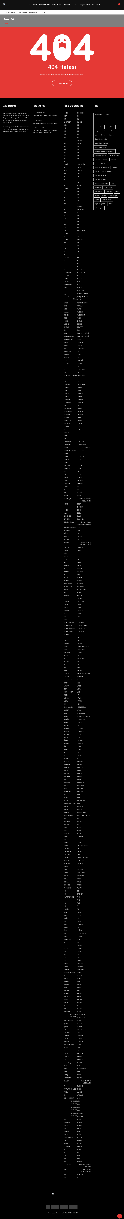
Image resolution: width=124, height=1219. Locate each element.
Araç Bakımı (110, 127)
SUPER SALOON (69, 1045)
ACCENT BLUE (68, 273)
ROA (65, 933)
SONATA (80, 1012)
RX (78, 942)
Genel (79, 607)
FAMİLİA (79, 562)
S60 (78, 954)
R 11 (78, 897)
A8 (64, 270)
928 (78, 249)
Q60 (65, 894)
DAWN (66, 487)
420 (65, 194)
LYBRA (66, 758)
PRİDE (79, 879)
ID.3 (65, 668)
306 (65, 176)
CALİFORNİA (81, 384)
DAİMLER (80, 484)
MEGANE (80, 788)
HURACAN (67, 653)
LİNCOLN (80, 743)
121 (78, 119)
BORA (79, 339)
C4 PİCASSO (81, 375)
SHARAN (66, 993)
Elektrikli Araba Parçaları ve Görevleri (84, 523)
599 (78, 218)
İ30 (78, 662)
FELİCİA (79, 568)
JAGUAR (66, 686)
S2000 (79, 951)
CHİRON (79, 420)
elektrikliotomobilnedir (102, 143)
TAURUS (79, 1057)
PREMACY (80, 876)
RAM (65, 915)
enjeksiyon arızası (100, 155)
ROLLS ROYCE (81, 933)
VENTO (66, 1125)
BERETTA (80, 327)
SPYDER (79, 1027)
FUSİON (79, 595)
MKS (78, 803)
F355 (65, 559)
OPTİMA (79, 843)
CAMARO (66, 387)
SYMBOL (80, 1051)
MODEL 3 (66, 806)
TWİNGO (80, 1089)
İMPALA (79, 671)
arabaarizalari (99, 119)
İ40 (78, 665)
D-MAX (79, 478)
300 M (65, 170)
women (108, 208)
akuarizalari (98, 115)
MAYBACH (67, 782)
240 (65, 155)
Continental (67, 445)
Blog (65, 330)
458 (78, 197)
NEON (65, 828)
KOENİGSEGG (81, 707)
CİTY (78, 426)
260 (78, 158)
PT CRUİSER (67, 888)
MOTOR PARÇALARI (83, 816)
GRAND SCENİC (69, 632)
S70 (65, 957)
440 (65, 197)
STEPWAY (67, 1033)
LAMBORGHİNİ (81, 713)
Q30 (65, 891)
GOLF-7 (79, 620)
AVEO (65, 318)
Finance (79, 577)
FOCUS (66, 589)
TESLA (79, 1066)
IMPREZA (67, 674)
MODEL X (66, 809)
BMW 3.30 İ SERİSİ (83, 336)
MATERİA (80, 776)
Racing (79, 912)
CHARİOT (67, 417)
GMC (78, 617)
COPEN (66, 454)
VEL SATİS (67, 1122)
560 (78, 215)
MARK (79, 770)
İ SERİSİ (66, 656)
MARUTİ (79, 773)
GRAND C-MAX (82, 626)
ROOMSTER (67, 939)
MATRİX (79, 779)
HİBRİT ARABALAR (83, 647)
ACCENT (80, 270)
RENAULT (80, 924)
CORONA (66, 457)
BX (78, 357)
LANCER (66, 716)
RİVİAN (66, 930)
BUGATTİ (66, 354)
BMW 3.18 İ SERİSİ (83, 333)
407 (78, 191)
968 (78, 255)
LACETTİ (66, 710)
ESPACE (79, 536)
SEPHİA (66, 987)
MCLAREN (80, 785)
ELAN (79, 516)
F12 (78, 556)
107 (65, 119)
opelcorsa (98, 187)
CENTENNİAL (68, 408)
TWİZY (66, 1092)
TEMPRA (80, 1063)
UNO (65, 1095)
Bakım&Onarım (44, 5)
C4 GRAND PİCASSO (70, 375)
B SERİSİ (66, 321)
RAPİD (79, 915)
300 (65, 167)
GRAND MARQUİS (69, 629)
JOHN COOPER (68, 692)
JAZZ (79, 686)
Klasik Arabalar (68, 707)
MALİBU (79, 764)
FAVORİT (80, 565)
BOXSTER (80, 342)
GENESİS (66, 610)
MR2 (78, 819)
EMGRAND (67, 530)
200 (65, 143)
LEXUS (66, 737)
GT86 (65, 641)
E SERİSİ (66, 510)
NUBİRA (66, 837)
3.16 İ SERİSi (81, 164)
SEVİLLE (66, 990)
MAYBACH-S (81, 782)
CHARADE (67, 414)
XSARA (79, 1161)
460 (65, 200)
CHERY (79, 417)
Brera (65, 348)
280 (65, 161)
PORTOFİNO (81, 873)
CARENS (66, 396)
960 (65, 255)
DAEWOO (80, 481)
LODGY (79, 746)
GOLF (65, 620)
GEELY (79, 604)
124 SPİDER (67, 122)
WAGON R (80, 1140)
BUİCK (79, 354)
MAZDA (66, 785)
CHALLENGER (68, 411)
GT (64, 638)
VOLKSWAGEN (68, 1137)
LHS (78, 737)
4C (78, 203)
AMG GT (79, 288)
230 (78, 152)
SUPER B (80, 1042)
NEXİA (66, 831)
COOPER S (80, 451)
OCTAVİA (80, 837)
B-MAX (79, 321)
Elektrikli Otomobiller (70, 527)
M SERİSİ (66, 761)
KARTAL (79, 701)
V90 (78, 1110)
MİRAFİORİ (67, 800)
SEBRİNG (66, 984)
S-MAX (79, 948)
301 (65, 173)
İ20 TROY (66, 662)
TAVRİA (66, 1060)
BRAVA (66, 345)
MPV (65, 819)
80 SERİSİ (80, 240)
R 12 (65, 900)
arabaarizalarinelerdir (101, 123)
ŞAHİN (66, 966)
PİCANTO (80, 864)
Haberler (33, 5)
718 (78, 234)
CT (78, 472)
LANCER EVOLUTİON (83, 716)
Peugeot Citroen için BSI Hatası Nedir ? (45, 123)
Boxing (66, 342)
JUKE (78, 692)
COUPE (79, 460)
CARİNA (79, 396)
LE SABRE (80, 728)
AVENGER (80, 312)
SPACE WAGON (68, 1021)
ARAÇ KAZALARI (82, 297)
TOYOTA (80, 1078)
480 (78, 200)
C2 (78, 366)
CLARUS (66, 433)
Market (115, 167)
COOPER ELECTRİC (70, 451)
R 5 (65, 906)
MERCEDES (67, 791)
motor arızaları (107, 171)
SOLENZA (67, 1012)
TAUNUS (66, 1057)
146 (65, 128)
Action (79, 276)
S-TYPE (66, 951)
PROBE (79, 885)
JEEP (65, 689)
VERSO (79, 1125)
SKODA (79, 1002)
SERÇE (79, 987)
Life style (80, 740)
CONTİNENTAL (82, 445)
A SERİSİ (66, 258)
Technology (67, 1063)
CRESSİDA (67, 466)
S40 (65, 954)
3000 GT (79, 170)
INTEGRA (80, 677)
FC (64, 568)
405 (78, 188)
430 (78, 194)
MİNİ (78, 797)
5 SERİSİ (79, 206)
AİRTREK (66, 282)
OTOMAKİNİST (73, 1213)
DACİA (66, 481)
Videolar (66, 1131)
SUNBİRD (66, 1042)
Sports (66, 1027)
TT (64, 1086)
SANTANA (80, 969)
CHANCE (80, 411)
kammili (102, 163)
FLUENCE (80, 583)
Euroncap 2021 (114, 155)
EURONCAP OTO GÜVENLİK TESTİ (85, 543)
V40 (78, 1098)
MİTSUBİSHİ (81, 800)
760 (78, 237)
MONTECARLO (81, 813)
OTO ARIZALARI (82, 846)
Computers (67, 442)
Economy (67, 513)
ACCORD (66, 276)
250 (65, 158)
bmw (106, 131)
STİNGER (66, 1036)
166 (65, 137)
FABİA (65, 562)
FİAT (78, 574)
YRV (65, 1174)
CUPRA (66, 478)
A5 (78, 264)
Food (65, 592)
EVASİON (80, 547)
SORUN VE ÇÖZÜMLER (73, 1016)
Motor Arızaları (68, 816)
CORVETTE (80, 457)
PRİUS (79, 882)
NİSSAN (66, 834)
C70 (65, 381)
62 (78, 227)
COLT (79, 439)
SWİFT (79, 1048)
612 (65, 227)
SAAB (79, 960)
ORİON (66, 846)
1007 (65, 116)
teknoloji (96, 5)
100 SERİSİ (80, 113)
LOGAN (66, 749)
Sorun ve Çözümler (82, 5)
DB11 (78, 490)
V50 (78, 1101)
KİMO (79, 704)
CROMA (79, 466)
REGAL (66, 924)
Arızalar (79, 300)
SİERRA (66, 999)
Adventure (80, 279)
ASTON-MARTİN (82, 303)
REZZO (66, 927)
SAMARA (80, 966)
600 (78, 221)
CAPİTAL (66, 393)
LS (78, 752)
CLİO (65, 436)
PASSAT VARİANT (83, 858)
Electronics (80, 519)
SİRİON (66, 1002)
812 (65, 246)
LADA (79, 710)
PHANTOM (67, 864)
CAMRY (66, 390)
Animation (67, 291)
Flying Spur (80, 586)
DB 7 (78, 487)
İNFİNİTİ (66, 677)
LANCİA (66, 719)
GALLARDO (80, 601)
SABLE (66, 963)
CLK (78, 436)
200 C (79, 143)
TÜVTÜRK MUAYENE (70, 1089)
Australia (66, 312)
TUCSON (80, 1086)
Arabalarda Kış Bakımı (72, 298)
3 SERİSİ (66, 164)
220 (65, 152)
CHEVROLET (67, 420)
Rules (117, 191)
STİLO (79, 1033)
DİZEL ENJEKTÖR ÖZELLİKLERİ (85, 500)
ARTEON (66, 303)
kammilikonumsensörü (102, 167)
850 (78, 246)
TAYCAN (80, 1060)
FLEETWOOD (68, 583)
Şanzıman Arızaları (69, 972)
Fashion (66, 565)
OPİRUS (66, 843)
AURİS (79, 309)
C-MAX (79, 363)
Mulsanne (67, 822)
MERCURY (80, 791)
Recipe (79, 921)
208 (78, 149)
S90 (65, 960)
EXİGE (65, 553)
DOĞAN (79, 504)
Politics (79, 867)
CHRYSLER (67, 423)
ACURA (66, 279)
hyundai (113, 159)
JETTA (79, 689)
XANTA (79, 1146)
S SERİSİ (80, 945)
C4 (78, 372)
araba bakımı (99, 127)
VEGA (79, 1119)
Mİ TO (79, 794)
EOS (78, 530)
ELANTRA (67, 519)
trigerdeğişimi (107, 199)
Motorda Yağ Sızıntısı (101, 183)
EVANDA (66, 547)
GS (78, 635)
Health (66, 647)
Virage (66, 1134)
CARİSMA (67, 399)
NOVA (79, 834)
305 (78, 173)
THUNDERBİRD (81, 1069)
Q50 (78, 891)
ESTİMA (66, 542)
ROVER (79, 939)
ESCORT (66, 536)
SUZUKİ (66, 1048)
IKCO (65, 671)
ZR (78, 1177)
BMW (65, 333)
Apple (65, 294)
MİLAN (66, 797)
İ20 (64, 659)
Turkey (111, 204)
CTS (65, 475)
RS (64, 942)
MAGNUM (67, 764)
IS (77, 680)
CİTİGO (79, 423)
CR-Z (79, 463)
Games (66, 604)
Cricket (103, 135)
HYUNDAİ (80, 653)
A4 (64, 264)
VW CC (66, 1140)
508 (65, 212)
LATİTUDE (67, 725)
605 (65, 224)
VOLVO (79, 1137)
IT (95, 163)
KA (78, 695)
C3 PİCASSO (81, 369)
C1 (64, 366)
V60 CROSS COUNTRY (73, 1108)
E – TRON (80, 507)
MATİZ (66, 779)
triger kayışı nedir (100, 204)
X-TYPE (79, 1143)
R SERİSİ (66, 909)
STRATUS (80, 1036)
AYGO (79, 318)
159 (65, 134)
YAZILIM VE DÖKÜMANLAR (86, 1170)
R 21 (65, 903)
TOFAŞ (66, 1075)
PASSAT (66, 858)
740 (65, 237)
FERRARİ (66, 571)
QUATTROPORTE (69, 897)
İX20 (78, 683)
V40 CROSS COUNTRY (73, 1102)
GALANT (80, 598)
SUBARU (79, 1039)
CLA (78, 429)
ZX (64, 1180)
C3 (64, 369)
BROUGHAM (67, 351)
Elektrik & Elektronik (70, 522)
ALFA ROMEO (68, 285)
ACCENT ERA (81, 273)
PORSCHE (67, 873)
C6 (78, 378)
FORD (79, 592)
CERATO (79, 408)
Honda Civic (81, 650)
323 (78, 179)
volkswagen (98, 208)
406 (65, 191)
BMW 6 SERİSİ (68, 339)
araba (107, 115)
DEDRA (66, 496)
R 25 (78, 903)
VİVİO (79, 1134)
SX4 (65, 1051)
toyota (97, 199)
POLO (65, 870)
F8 (78, 559)
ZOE (65, 1177)
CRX (65, 472)
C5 (64, 378)
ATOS (65, 306)
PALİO (79, 849)
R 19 (78, 900)
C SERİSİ (80, 360)
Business (66, 357)
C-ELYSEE (67, 363)
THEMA (66, 1069)
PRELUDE (66, 876)
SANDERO (67, 969)
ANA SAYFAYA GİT (62, 83)
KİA (65, 704)
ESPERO (66, 539)
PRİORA (66, 882)
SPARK (79, 1021)
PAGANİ (66, 849)
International (67, 680)
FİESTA (66, 577)
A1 (78, 258)
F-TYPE (66, 556)
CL (64, 429)
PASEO (79, 855)
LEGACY (66, 731)
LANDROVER (81, 719)
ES (78, 533)
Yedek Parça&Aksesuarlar (62, 5)
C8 (78, 381)
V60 (78, 1104)
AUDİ (65, 309)
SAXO (79, 972)
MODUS (79, 809)
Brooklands (80, 348)
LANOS (66, 722)
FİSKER (79, 580)
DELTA (79, 496)
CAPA (79, 390)
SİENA (79, 996)
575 (65, 218)
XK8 (65, 1158)
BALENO (66, 324)
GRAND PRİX (81, 629)
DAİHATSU (67, 484)
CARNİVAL (80, 399)
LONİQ (79, 749)
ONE (65, 840)
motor (97, 171)
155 (65, 131)
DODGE (66, 504)
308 (65, 179)
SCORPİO (66, 981)
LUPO (79, 755)
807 (78, 243)
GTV (78, 641)
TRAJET (66, 1081)
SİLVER (79, 999)
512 (78, 212)
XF (64, 1152)
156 (78, 131)
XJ (78, 1152)
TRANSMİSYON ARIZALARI (86, 1082)
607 (78, 224)
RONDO (79, 936)
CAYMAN (80, 402)
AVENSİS (66, 315)
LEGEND (66, 734)
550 (65, 215)
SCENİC (66, 978)
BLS (78, 330)
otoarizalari (108, 187)
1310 (65, 125)
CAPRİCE (80, 393)
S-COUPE (66, 948)
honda (105, 159)
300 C (79, 167)
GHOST (66, 617)
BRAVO (79, 345)
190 (78, 137)
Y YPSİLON (67, 1164)
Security (79, 984)
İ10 (78, 656)
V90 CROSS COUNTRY (73, 1114)
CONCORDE (80, 442)
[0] (118, 5)
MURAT (79, 822)
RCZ (65, 921)
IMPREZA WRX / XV (83, 674)
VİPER (79, 1131)
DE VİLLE (80, 493)
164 (78, 134)
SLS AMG (80, 1008)
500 (65, 209)
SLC (78, 1005)
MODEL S (80, 806)
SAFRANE (80, 963)
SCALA (79, 975)
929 (65, 252)
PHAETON (80, 861)
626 (65, 230)
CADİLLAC (67, 384)
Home (6, 23)
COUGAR (66, 460)
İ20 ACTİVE (80, 659)
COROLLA (80, 454)
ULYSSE (79, 1092)
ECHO (79, 510)
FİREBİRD (66, 580)
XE (64, 1149)
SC (64, 975)
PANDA (79, 852)
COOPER (66, 448)
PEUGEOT (67, 861)
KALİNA (66, 698)
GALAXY (66, 601)
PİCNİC (66, 867)
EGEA (79, 513)
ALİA (78, 285)
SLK (65, 1008)
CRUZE (79, 469)
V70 (78, 1107)
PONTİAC (80, 870)
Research (109, 191)
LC (78, 725)
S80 (78, 957)
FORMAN (66, 595)
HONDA (66, 650)
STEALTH (80, 1030)
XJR (65, 1155)
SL (64, 1005)
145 (78, 125)
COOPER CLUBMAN (83, 448)
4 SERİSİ (79, 185)
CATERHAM (67, 402)
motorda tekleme (100, 175)
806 (65, 243)
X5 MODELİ (67, 1146)
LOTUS (66, 752)
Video (79, 1128)
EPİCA (66, 533)
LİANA (66, 740)
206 (78, 146)
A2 (64, 261)
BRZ (78, 351)
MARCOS (80, 767)
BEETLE (79, 324)
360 (78, 182)
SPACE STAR (81, 1018)
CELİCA (79, 405)
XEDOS (79, 1149)
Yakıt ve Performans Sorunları (84, 1165)
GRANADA (80, 623)
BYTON (66, 360)
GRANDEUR (80, 632)
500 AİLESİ (80, 209)
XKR (78, 1158)
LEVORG (79, 734)
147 (78, 128)
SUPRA (79, 1045)
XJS (78, 1155)
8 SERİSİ (66, 240)
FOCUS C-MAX (82, 589)
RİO (78, 927)
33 (64, 182)
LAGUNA (66, 713)
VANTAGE (80, 1116)
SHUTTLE (67, 996)
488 (65, 203)
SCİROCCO (80, 978)
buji (96, 135)
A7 (78, 267)
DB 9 (65, 490)
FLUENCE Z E (68, 586)
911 (65, 249)
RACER (66, 912)
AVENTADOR (81, 315)
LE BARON (67, 728)
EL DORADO (67, 516)
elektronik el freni (100, 147)
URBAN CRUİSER (69, 1098)
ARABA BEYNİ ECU (83, 294)
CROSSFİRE (67, 469)
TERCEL (66, 1066)
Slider (104, 195)
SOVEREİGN (81, 1015)
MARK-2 (66, 773)
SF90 (78, 990)
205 (65, 146)
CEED (65, 405)
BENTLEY (66, 327)
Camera (79, 387)
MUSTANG (67, 825)
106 (78, 116)
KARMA (66, 701)
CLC (78, 433)
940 (78, 252)
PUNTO (79, 888)
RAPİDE (66, 918)
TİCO (65, 1072)
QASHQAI (80, 894)
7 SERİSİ (66, 234)
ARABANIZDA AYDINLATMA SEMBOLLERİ (46, 116)
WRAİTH (66, 1143)
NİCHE (79, 831)
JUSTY (66, 695)
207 (65, 149)
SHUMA (79, 993)
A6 (64, 267)
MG (65, 794)
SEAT (79, 981)
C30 (65, 372)
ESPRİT (79, 539)
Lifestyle (66, 743)
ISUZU (66, 683)
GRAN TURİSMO (69, 623)
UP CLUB (80, 1095)
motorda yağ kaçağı (101, 179)
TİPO (78, 1072)
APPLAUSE (80, 291)
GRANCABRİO (68, 626)
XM (65, 1161)
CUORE (79, 475)
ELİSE (79, 527)
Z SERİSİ (80, 1174)
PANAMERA (67, 852)
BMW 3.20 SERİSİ (69, 336)
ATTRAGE (80, 306)
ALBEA (79, 282)
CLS (65, 439)
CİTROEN (66, 426)
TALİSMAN (80, 1054)
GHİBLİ (79, 614)
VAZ (65, 1119)
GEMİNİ (66, 607)
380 (65, 185)
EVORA (66, 550)
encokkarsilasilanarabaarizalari (104, 151)
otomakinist (98, 191)
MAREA (66, 770)
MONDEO (66, 813)
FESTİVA (80, 571)
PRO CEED (67, 885)
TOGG (79, 1075)
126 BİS (79, 122)
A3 (78, 261)
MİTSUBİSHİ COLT (69, 803)
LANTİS (79, 722)
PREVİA (66, 879)
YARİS (65, 1169)
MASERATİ (67, 776)
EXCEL (79, 550)
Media (65, 788)
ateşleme (98, 131)
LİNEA (65, 746)
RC (78, 918)
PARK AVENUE (68, 855)
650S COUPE (81, 230)
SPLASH (79, 1024)
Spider (66, 1024)
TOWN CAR (67, 1078)
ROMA (66, 936)
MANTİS (66, 767)
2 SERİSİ (79, 140)
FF (64, 574)
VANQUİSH (80, 1113)
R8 (78, 909)
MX (78, 825)
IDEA (78, 668)
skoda (97, 195)
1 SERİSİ (66, 113)
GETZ (65, 614)
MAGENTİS (80, 761)
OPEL (79, 840)
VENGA (79, 1122)
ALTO (65, 288)
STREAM (66, 1039)
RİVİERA (79, 930)
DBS (65, 493)
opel (113, 183)
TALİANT (66, 1054)
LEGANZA (80, 731)
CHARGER (80, 414)
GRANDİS (66, 635)
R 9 (78, 906)
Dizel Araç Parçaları (70, 499)
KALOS (79, 698)
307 (78, 176)
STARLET (66, 1030)
